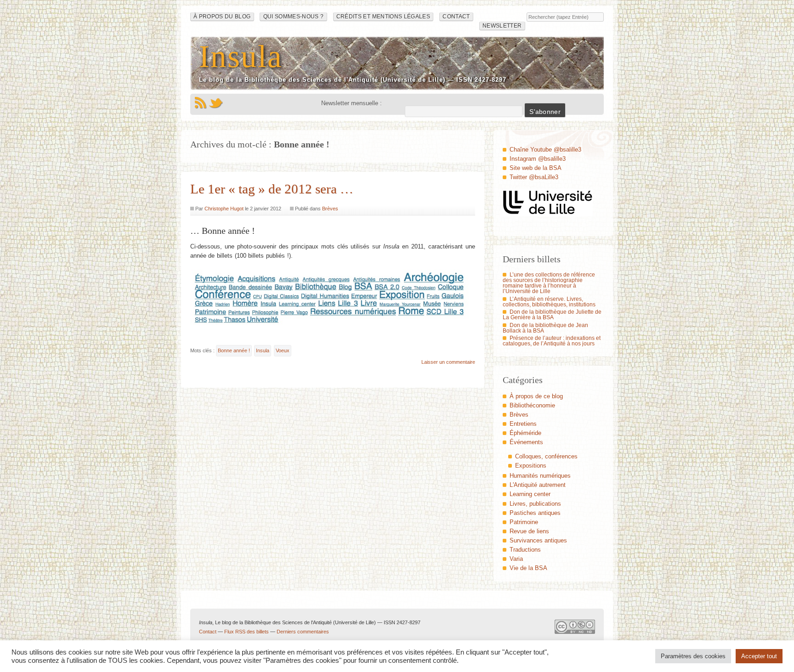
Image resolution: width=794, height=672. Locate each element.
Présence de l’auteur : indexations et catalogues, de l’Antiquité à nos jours (552, 340)
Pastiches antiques (535, 512)
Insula (241, 56)
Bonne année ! (234, 350)
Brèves (330, 208)
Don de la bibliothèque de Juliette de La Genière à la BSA (552, 314)
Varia (516, 558)
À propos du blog (222, 16)
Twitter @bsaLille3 (534, 177)
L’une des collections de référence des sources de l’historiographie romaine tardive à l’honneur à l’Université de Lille (549, 283)
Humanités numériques (540, 475)
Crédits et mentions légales (383, 16)
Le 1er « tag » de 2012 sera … (271, 188)
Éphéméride (525, 432)
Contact (456, 16)
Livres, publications (535, 503)
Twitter (216, 103)
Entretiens (523, 423)
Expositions (530, 465)
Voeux (282, 350)
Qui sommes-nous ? (293, 16)
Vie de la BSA (528, 568)
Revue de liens (529, 531)
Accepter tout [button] (759, 656)
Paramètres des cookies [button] (693, 656)
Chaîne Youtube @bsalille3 (545, 149)
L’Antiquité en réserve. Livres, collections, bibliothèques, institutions (549, 301)
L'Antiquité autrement (538, 484)
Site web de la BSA (535, 167)
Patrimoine (524, 522)
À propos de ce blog (536, 396)
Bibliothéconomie (532, 405)
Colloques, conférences (546, 456)
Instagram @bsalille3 (538, 158)
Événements (526, 442)
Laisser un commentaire (448, 362)
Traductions (525, 549)
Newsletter (502, 25)
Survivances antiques (538, 540)
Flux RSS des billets (246, 631)
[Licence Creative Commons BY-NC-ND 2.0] (575, 629)
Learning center (530, 494)
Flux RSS (200, 103)
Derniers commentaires (303, 631)
